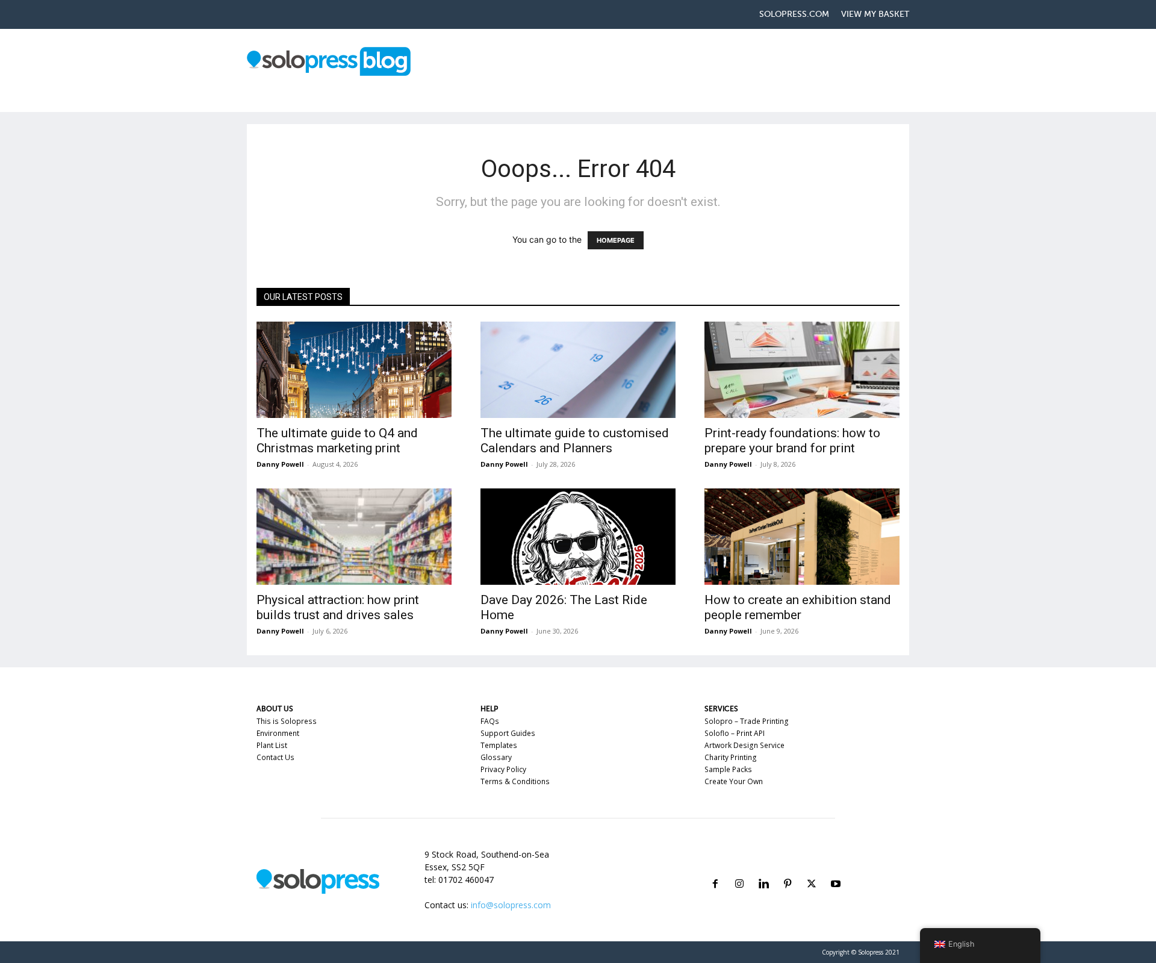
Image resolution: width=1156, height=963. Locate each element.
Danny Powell (280, 464)
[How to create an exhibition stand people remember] (802, 536)
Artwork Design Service (744, 745)
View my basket (875, 14)
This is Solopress (286, 721)
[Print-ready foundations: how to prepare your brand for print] (802, 370)
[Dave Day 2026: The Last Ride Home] (578, 536)
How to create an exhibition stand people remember (797, 607)
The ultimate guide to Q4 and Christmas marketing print (337, 440)
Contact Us (275, 757)
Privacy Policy (503, 769)
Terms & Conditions (515, 781)
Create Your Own (733, 781)
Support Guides (507, 733)
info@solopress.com (511, 905)
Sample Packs (728, 769)
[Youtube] (836, 869)
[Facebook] (715, 869)
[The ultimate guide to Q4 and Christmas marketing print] (354, 370)
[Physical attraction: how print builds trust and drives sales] (354, 536)
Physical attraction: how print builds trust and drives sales (337, 607)
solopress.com (794, 14)
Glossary (496, 757)
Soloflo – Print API (734, 733)
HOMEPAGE (616, 240)
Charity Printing (730, 757)
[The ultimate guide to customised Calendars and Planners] (578, 370)
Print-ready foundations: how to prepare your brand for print (792, 440)
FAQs (489, 721)
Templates (498, 745)
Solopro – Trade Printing (746, 721)
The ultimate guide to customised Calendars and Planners (574, 440)
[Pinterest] (787, 869)
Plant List (271, 745)
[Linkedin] (763, 869)
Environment (277, 733)
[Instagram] (739, 869)
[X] (811, 869)
